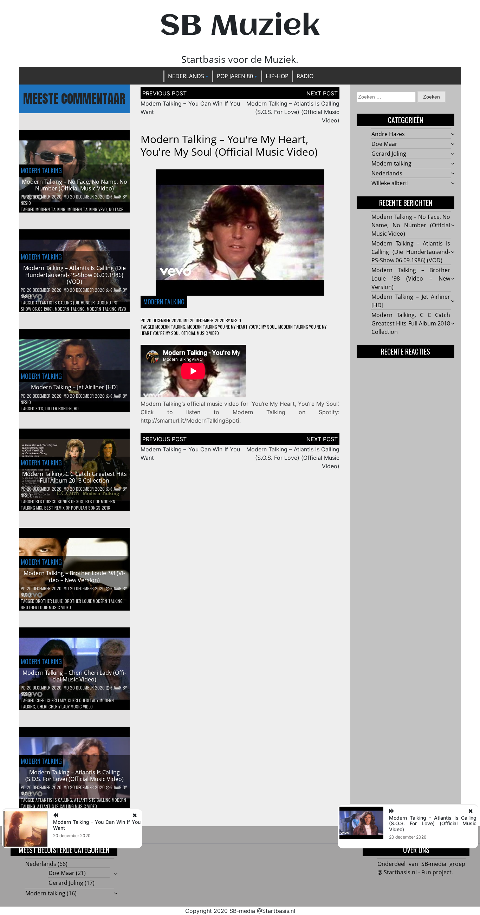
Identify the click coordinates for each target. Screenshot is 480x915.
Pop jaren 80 (235, 76)
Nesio (26, 203)
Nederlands (186, 76)
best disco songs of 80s (59, 501)
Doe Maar (384, 144)
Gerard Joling (388, 153)
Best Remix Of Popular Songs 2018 (77, 508)
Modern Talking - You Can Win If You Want (97, 825)
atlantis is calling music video (67, 806)
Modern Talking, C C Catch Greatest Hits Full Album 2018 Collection (74, 477)
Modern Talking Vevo (87, 209)
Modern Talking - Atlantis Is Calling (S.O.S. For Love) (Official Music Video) (432, 824)
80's (39, 408)
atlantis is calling (53, 800)
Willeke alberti (390, 183)
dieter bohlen (58, 408)
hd (76, 408)
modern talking (50, 209)
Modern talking (41, 170)
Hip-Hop (277, 76)
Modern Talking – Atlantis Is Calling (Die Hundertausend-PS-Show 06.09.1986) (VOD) (74, 274)
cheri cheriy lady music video (65, 706)
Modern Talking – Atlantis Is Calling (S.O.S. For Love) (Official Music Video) (74, 775)
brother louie (49, 601)
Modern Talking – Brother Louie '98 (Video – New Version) (74, 576)
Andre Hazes (388, 134)
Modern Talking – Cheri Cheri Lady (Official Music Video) (74, 676)
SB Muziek (240, 26)
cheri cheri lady (50, 700)
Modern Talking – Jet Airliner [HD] (74, 387)
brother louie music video (46, 607)
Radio (305, 76)
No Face (116, 209)
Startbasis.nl (278, 910)
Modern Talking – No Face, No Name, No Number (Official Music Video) (74, 185)
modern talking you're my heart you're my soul (231, 327)
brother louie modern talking (94, 601)
